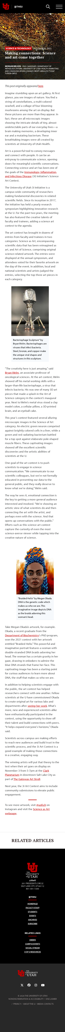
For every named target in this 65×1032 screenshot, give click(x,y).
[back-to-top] (61, 1025)
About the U (29, 1004)
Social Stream (33, 948)
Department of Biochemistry (22, 635)
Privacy (17, 1004)
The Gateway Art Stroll (27, 779)
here (40, 86)
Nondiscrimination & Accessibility (26, 999)
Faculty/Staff (33, 908)
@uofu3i (41, 805)
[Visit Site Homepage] (32, 877)
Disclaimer (51, 999)
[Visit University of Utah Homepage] (5, 6)
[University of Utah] (32, 973)
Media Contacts (45, 1004)
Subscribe (32, 923)
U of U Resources (32, 952)
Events (32, 915)
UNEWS (32, 940)
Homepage (33, 904)
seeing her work (37, 705)
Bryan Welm (12, 372)
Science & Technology (18, 48)
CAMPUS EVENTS (32, 944)
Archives (32, 919)
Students (32, 912)
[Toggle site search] (47, 6)
